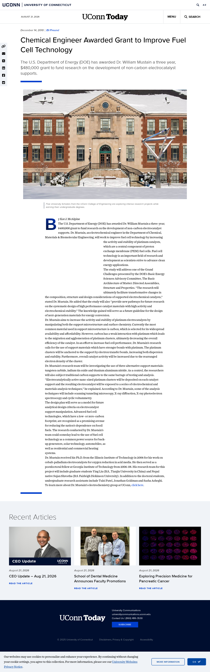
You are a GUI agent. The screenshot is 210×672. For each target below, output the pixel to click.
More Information (168, 661)
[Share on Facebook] (3, 75)
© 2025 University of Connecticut (75, 639)
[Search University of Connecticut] (197, 5)
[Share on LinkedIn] (3, 68)
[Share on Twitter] (3, 61)
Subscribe (125, 624)
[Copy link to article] (3, 46)
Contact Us (118, 618)
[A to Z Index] (204, 5)
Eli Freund (52, 30)
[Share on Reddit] (3, 82)
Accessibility (146, 639)
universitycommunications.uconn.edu (131, 614)
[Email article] (3, 53)
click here (137, 485)
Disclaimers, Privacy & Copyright (116, 639)
